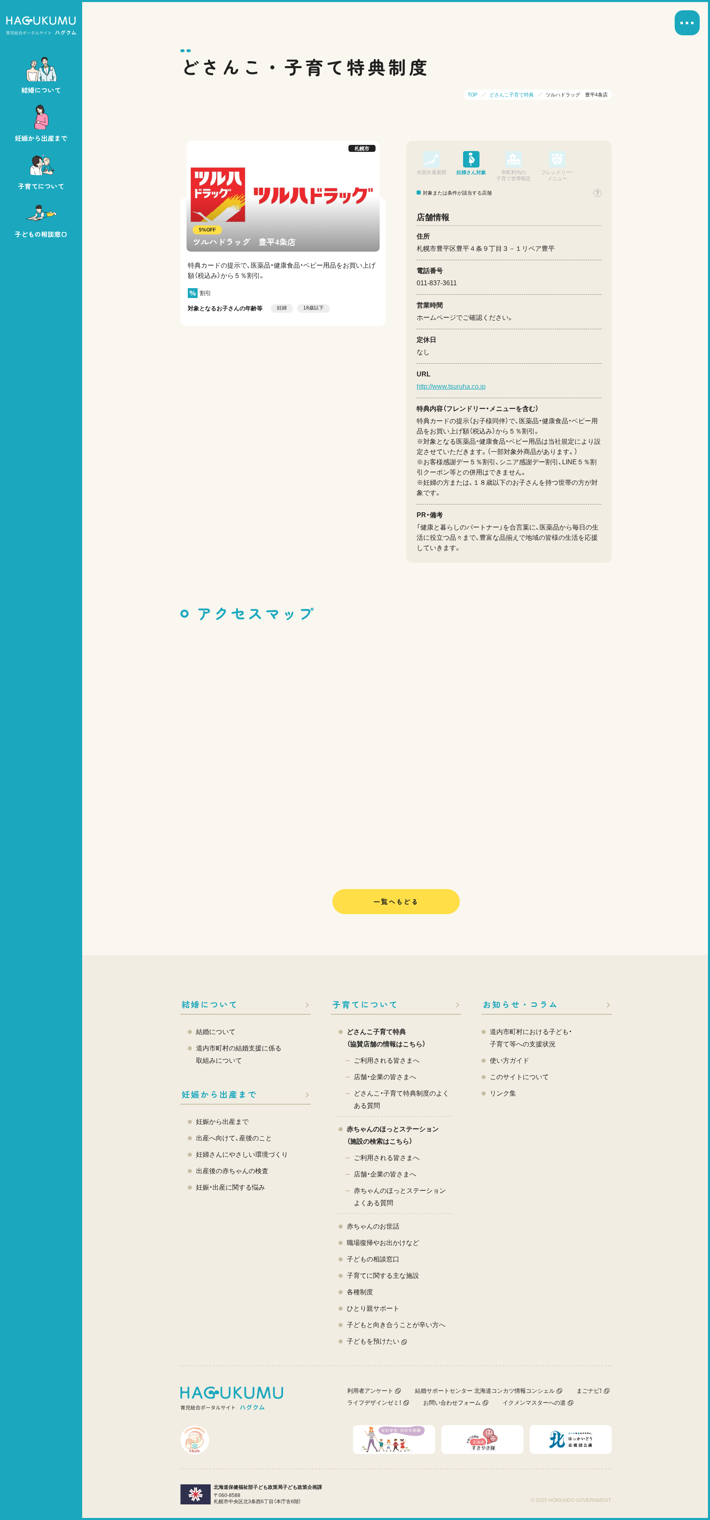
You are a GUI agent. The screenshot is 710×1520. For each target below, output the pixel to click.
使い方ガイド (509, 1060)
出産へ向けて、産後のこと (234, 1138)
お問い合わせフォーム (452, 1402)
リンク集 (503, 1093)
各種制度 (360, 1291)
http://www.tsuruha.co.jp (451, 386)
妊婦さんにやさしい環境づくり (242, 1154)
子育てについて (365, 1004)
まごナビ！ (589, 1390)
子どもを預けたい (373, 1341)
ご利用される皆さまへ (387, 1060)
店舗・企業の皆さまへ (385, 1076)
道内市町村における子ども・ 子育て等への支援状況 (531, 1038)
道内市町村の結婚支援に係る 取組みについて (238, 1054)
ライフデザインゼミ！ (374, 1402)
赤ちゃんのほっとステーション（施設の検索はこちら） (393, 1135)
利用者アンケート (370, 1390)
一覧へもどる (396, 901)
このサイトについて (519, 1076)
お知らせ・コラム (520, 1004)
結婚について (210, 1004)
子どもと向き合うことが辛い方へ (396, 1324)
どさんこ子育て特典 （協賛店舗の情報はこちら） (386, 1038)
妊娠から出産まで (219, 1094)
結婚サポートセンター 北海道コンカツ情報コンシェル (485, 1390)
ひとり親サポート (373, 1308)
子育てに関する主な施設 (383, 1275)
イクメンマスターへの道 (534, 1402)
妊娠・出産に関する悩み (230, 1187)
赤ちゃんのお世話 (373, 1226)
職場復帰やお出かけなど (383, 1242)
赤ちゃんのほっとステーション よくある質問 (400, 1196)
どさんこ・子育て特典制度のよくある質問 (401, 1099)
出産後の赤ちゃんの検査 (232, 1170)
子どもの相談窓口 (373, 1259)
